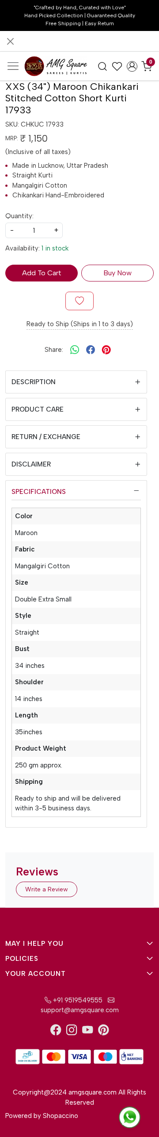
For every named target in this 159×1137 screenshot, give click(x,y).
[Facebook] (56, 1031)
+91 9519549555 (76, 1000)
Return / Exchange (45, 437)
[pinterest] (106, 349)
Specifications (38, 492)
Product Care (37, 409)
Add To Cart (41, 273)
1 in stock (55, 248)
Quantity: (19, 216)
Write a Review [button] (46, 889)
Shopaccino (60, 1116)
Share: (54, 350)
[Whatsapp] (75, 349)
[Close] (10, 41)
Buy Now (117, 273)
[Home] (55, 66)
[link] (102, 66)
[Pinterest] (103, 1031)
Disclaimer (31, 464)
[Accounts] (132, 66)
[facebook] (90, 349)
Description (33, 382)
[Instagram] (71, 1031)
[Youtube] (87, 1031)
